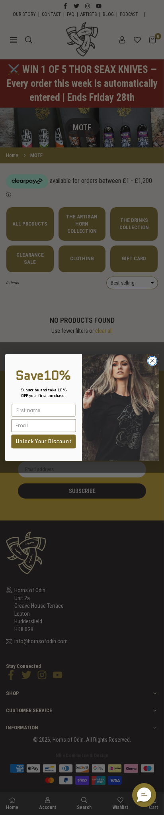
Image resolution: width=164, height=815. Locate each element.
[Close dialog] (152, 360)
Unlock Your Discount (44, 441)
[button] (144, 795)
